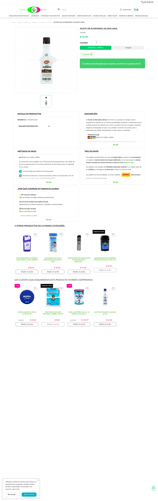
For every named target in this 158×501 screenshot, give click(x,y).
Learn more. (16, 489)
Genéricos (35, 16)
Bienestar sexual (141, 16)
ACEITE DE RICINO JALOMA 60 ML (105, 313)
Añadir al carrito (95, 48)
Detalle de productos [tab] (29, 114)
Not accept (11, 494)
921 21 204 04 (148, 2)
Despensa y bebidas (126, 16)
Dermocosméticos (84, 16)
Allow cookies (29, 494)
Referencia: (22, 120)
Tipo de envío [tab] (91, 152)
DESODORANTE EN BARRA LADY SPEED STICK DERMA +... (27, 259)
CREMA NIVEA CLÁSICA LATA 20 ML (27, 313)
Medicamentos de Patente (19, 16)
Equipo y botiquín (68, 16)
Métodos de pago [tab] (27, 152)
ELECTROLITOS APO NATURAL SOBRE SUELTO (53, 313)
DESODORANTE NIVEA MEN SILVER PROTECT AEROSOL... (79, 259)
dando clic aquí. (129, 162)
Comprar (128, 48)
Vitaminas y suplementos (50, 16)
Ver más (115, 144)
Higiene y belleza (99, 16)
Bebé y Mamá (112, 16)
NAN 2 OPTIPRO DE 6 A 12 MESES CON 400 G (79, 313)
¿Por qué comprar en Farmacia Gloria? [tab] (38, 189)
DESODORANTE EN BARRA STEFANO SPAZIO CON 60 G (105, 259)
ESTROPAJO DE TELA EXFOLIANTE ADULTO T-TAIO (53, 259)
